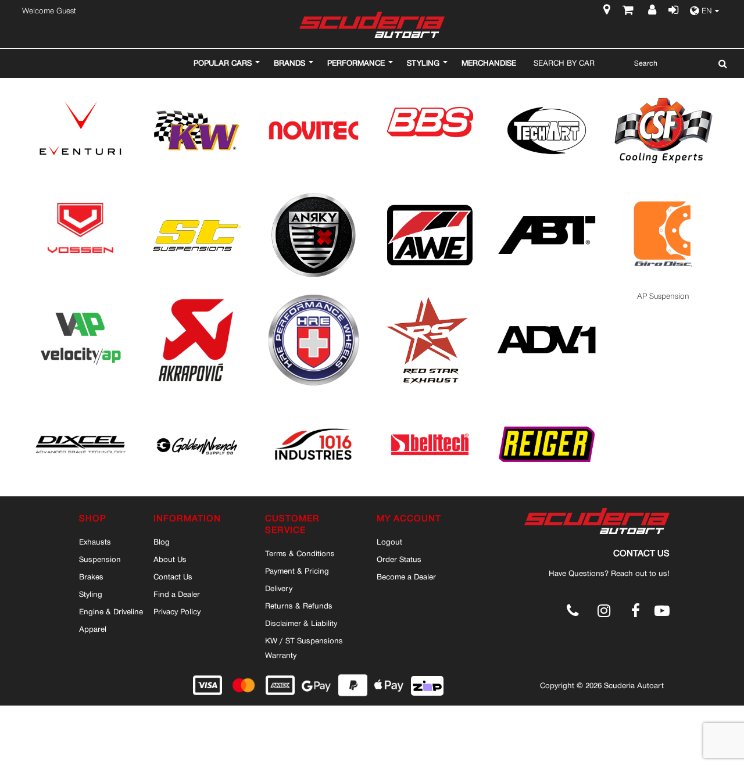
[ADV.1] (546, 296)
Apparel (92, 628)
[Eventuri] (80, 87)
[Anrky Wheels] (313, 191)
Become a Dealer (406, 576)
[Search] (720, 63)
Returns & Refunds (298, 605)
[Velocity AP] (80, 296)
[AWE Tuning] (430, 191)
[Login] (672, 11)
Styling (90, 594)
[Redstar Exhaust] (430, 296)
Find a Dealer (176, 594)
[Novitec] (313, 87)
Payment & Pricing (297, 570)
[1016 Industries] (313, 400)
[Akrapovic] (196, 296)
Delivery (278, 588)
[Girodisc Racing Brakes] (663, 191)
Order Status (399, 559)
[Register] (653, 11)
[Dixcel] (80, 400)
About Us (170, 559)
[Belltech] (430, 400)
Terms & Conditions (300, 553)
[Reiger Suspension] (546, 400)
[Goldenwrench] (196, 400)
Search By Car (564, 62)
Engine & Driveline (111, 611)
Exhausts (95, 541)
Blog (161, 541)
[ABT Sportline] (546, 191)
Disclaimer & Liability (301, 623)
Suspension (100, 559)
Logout (389, 541)
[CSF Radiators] (663, 87)
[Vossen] (80, 191)
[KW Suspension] (196, 87)
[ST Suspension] (196, 191)
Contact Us (172, 576)
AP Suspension (663, 296)
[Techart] (546, 87)
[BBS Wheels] (430, 87)
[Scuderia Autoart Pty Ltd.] (372, 25)
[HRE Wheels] (313, 296)
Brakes (91, 576)
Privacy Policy (177, 611)
